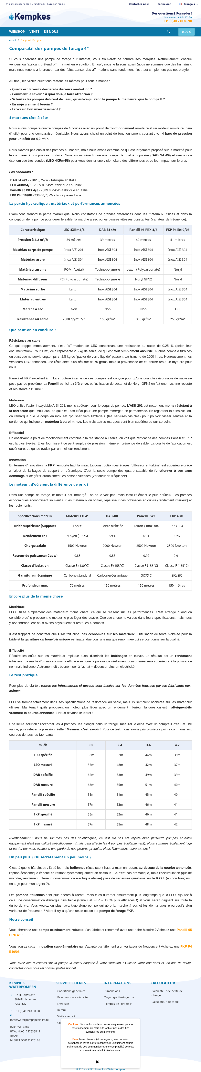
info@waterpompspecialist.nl (29, 1020)
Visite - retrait (66, 1016)
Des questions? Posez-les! (172, 13)
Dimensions (112, 991)
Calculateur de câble (165, 1002)
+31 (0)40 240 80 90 (177, 21)
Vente (34, 31)
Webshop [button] (17, 31)
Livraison (63, 1004)
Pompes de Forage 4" (118, 1004)
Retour (61, 1010)
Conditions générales (71, 991)
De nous (51, 31)
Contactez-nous (139, 4)
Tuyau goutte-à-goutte (119, 997)
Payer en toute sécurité (72, 997)
